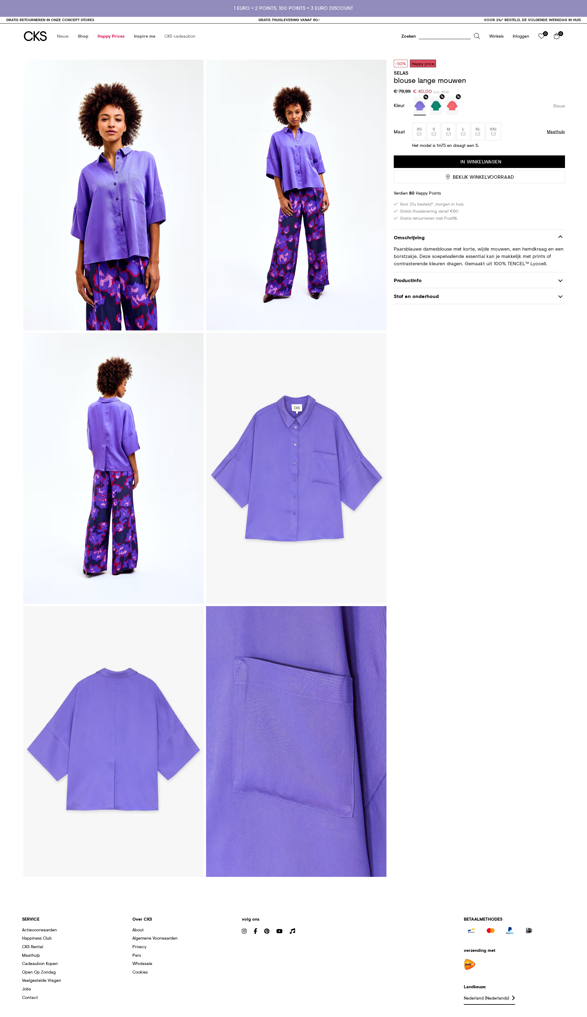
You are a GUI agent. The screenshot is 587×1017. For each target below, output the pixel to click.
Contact (30, 997)
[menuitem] (62, 36)
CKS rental (32, 946)
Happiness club (37, 938)
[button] (62, 36)
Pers (136, 955)
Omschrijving (409, 237)
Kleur (400, 105)
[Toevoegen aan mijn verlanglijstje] (556, 63)
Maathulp (31, 955)
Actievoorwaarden (39, 929)
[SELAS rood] (452, 106)
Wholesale (142, 963)
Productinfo (408, 280)
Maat (399, 132)
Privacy (139, 946)
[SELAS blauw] (420, 106)
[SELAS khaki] (436, 106)
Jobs (26, 988)
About (138, 929)
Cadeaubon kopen (40, 963)
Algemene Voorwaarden (155, 938)
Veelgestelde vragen (41, 980)
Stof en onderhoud (416, 296)
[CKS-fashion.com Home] (35, 36)
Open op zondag (39, 972)
